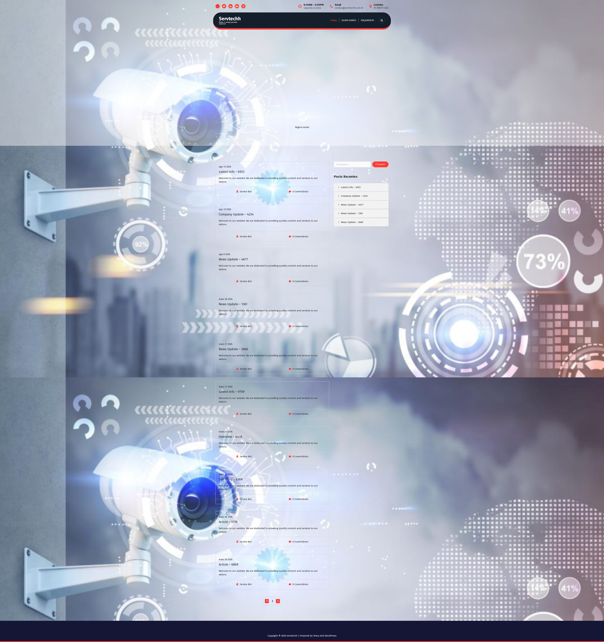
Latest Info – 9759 (231, 392)
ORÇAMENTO (367, 20)
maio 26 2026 (225, 516)
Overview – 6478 (230, 437)
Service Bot (246, 191)
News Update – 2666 (233, 349)
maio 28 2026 (225, 299)
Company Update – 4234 (236, 214)
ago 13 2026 (225, 166)
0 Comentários (300, 191)
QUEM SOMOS (348, 20)
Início (334, 20)
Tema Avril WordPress (324, 635)
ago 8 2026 (224, 254)
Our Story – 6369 (231, 479)
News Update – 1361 (233, 304)
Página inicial (302, 127)
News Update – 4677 (233, 259)
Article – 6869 (228, 564)
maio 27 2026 (225, 344)
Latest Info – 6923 (231, 172)
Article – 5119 (228, 522)
